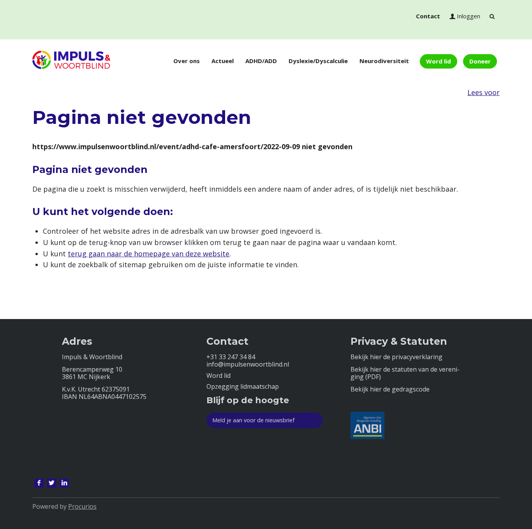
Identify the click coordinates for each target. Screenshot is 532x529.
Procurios (82, 506)
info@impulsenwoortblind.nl (247, 364)
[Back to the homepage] (71, 61)
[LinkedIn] (64, 483)
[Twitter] (51, 483)
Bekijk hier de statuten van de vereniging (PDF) (405, 373)
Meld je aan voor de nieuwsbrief (253, 420)
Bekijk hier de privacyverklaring (396, 357)
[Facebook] (39, 483)
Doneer (480, 61)
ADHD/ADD (261, 61)
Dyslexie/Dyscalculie (318, 61)
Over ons (186, 61)
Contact (428, 16)
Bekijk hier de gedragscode (390, 389)
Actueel (222, 61)
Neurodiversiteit (384, 61)
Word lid (438, 61)
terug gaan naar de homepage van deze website (148, 253)
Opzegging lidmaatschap (242, 386)
